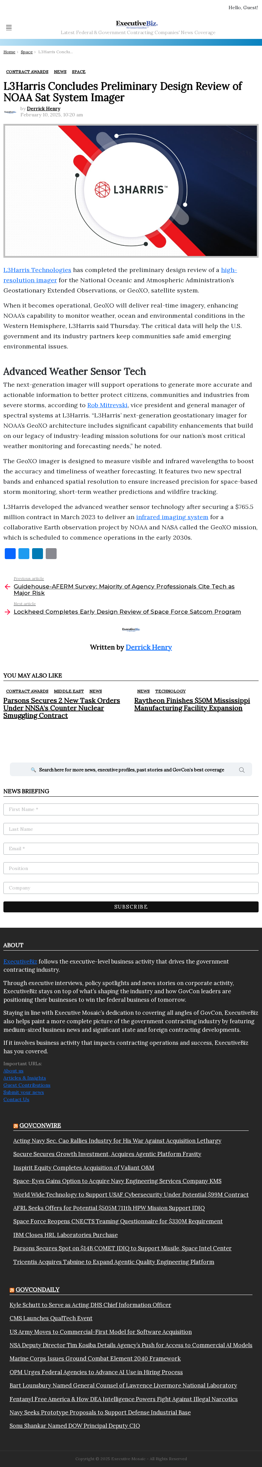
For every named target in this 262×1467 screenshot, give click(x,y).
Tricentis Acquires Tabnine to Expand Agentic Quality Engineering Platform (113, 1262)
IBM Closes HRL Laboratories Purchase (65, 1235)
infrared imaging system (172, 517)
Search (242, 771)
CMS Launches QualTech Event (51, 1318)
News (95, 691)
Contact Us (16, 1099)
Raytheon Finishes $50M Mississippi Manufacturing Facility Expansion (192, 704)
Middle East (69, 691)
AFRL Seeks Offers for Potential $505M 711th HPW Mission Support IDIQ (109, 1208)
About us (13, 1071)
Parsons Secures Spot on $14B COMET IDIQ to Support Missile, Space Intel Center (122, 1248)
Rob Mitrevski (107, 405)
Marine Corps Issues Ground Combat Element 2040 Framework (95, 1358)
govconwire (40, 1125)
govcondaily (37, 1289)
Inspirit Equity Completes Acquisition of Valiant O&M (83, 1168)
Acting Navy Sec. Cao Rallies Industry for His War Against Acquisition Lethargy (117, 1141)
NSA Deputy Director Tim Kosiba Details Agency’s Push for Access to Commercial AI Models (131, 1345)
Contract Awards (27, 691)
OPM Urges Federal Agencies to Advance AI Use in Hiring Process (96, 1372)
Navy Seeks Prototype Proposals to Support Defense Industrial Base (100, 1412)
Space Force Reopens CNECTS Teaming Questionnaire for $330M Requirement (118, 1221)
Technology (170, 691)
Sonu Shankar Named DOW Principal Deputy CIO (75, 1426)
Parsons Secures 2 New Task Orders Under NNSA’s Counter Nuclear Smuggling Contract (61, 708)
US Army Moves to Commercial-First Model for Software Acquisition (101, 1332)
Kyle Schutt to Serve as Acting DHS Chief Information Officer (90, 1305)
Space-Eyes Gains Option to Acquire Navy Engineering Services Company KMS (117, 1181)
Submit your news (23, 1092)
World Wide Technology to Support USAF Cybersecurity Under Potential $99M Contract (131, 1195)
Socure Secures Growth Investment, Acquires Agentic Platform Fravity (107, 1154)
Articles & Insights (24, 1078)
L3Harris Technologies (37, 270)
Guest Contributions (26, 1085)
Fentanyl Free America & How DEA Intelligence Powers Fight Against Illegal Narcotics (124, 1399)
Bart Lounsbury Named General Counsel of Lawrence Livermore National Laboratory (123, 1385)
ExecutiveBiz (20, 961)
